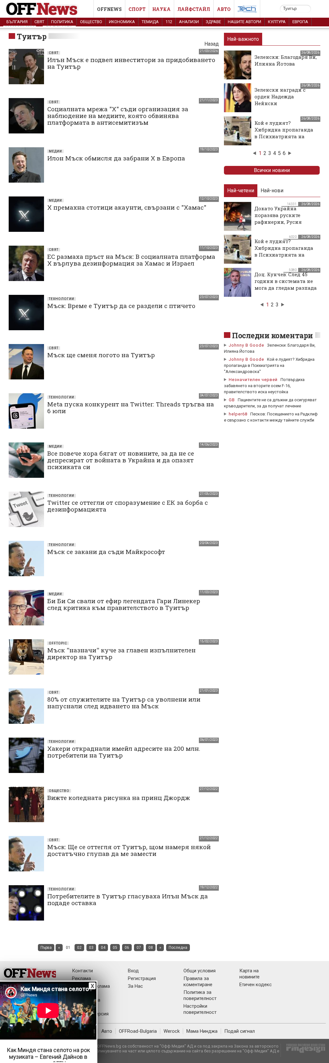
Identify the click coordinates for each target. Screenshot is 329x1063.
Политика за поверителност (200, 995)
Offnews (109, 9)
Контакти (82, 971)
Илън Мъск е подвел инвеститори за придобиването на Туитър (131, 63)
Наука (161, 9)
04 (103, 947)
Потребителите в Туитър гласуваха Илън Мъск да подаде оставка (127, 899)
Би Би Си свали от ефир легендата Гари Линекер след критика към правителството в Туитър (123, 604)
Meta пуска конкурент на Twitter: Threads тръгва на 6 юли (130, 407)
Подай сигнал (239, 1031)
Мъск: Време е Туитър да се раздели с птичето (121, 306)
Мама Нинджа (202, 1031)
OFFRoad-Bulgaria (138, 1031)
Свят (39, 21)
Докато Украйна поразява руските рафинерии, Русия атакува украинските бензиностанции (282, 222)
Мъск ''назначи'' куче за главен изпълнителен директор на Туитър (121, 653)
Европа (300, 21)
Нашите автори (244, 21)
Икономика (122, 21)
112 (168, 21)
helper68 (238, 414)
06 (127, 947)
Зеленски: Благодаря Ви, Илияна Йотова (285, 60)
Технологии (61, 299)
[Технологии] (247, 10)
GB (232, 399)
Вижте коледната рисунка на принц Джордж (118, 798)
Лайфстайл (193, 9)
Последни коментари (272, 335)
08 (150, 947)
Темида (150, 21)
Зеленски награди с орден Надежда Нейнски (280, 96)
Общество (91, 21)
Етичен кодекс (255, 984)
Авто (224, 9)
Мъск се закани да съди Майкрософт (106, 552)
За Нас (135, 986)
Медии (55, 151)
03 (91, 947)
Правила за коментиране (197, 981)
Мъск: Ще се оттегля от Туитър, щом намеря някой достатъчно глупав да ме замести (129, 850)
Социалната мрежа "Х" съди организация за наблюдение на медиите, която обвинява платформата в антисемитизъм (117, 115)
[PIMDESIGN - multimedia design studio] (303, 1050)
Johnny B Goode (246, 345)
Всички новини (272, 170)
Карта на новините (249, 974)
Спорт (137, 9)
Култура (277, 21)
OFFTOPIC (58, 643)
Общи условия (199, 971)
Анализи (189, 21)
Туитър (31, 36)
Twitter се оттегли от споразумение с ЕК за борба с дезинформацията (127, 505)
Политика (62, 21)
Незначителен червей (253, 379)
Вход (133, 971)
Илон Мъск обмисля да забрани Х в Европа (116, 158)
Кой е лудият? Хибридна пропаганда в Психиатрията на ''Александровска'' (283, 133)
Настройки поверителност (200, 1009)
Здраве (213, 21)
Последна (178, 947)
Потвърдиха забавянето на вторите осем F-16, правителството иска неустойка (264, 385)
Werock (172, 1031)
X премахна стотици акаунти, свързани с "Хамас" (126, 207)
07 (139, 947)
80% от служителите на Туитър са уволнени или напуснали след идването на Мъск (123, 702)
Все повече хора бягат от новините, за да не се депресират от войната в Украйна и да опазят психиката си (120, 460)
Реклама (81, 978)
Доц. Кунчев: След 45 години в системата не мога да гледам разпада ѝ (285, 284)
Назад (211, 44)
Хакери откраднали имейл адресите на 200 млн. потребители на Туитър (123, 751)
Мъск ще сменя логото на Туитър (101, 355)
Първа (46, 947)
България (17, 21)
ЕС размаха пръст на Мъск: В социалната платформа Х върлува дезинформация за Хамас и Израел (131, 259)
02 (79, 947)
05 (115, 947)
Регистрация (142, 978)
